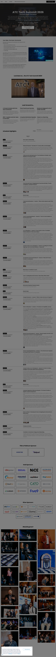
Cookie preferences (27, 649)
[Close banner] (31, 647)
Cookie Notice (10, 653)
